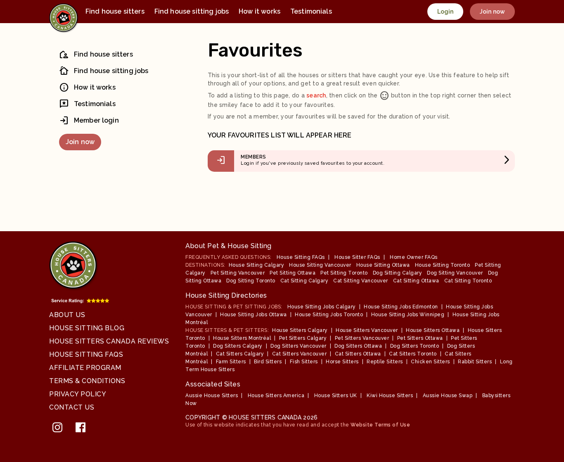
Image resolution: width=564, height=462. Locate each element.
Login (445, 11)
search (316, 95)
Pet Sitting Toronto (344, 273)
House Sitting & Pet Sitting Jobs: (233, 307)
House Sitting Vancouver (320, 265)
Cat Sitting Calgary (304, 281)
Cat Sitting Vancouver (360, 281)
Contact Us (71, 407)
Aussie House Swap (448, 395)
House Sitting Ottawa (383, 265)
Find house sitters (115, 11)
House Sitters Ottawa (433, 330)
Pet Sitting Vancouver (238, 273)
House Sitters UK (335, 395)
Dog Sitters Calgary (238, 346)
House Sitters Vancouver (367, 330)
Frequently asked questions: (228, 257)
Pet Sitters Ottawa (420, 338)
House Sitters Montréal (242, 338)
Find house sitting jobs (191, 11)
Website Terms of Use (380, 425)
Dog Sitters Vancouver (298, 346)
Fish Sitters (304, 362)
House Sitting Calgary (256, 265)
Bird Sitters (268, 362)
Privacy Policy (77, 394)
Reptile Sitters (385, 362)
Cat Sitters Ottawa (358, 354)
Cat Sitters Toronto (413, 354)
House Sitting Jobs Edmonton (401, 307)
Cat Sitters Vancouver (299, 354)
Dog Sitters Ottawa (358, 346)
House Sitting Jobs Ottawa (253, 314)
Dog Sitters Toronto (414, 346)
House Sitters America (276, 395)
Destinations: (205, 265)
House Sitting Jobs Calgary (321, 307)
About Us (67, 315)
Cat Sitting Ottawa (416, 281)
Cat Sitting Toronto (468, 281)
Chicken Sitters (430, 362)
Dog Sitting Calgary (397, 273)
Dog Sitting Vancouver (455, 273)
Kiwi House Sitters (390, 395)
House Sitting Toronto (442, 265)
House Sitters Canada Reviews (109, 341)
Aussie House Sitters (211, 395)
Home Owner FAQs (414, 257)
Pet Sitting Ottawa (292, 273)
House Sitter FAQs (357, 257)
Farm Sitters (231, 362)
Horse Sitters (342, 362)
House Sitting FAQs (86, 354)
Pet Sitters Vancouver (362, 338)
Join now (492, 11)
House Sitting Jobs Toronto (329, 314)
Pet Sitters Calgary (303, 338)
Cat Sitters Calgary (240, 354)
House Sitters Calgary (300, 330)
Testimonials (311, 11)
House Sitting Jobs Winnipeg (408, 314)
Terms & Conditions (87, 381)
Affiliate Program (85, 368)
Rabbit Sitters (475, 362)
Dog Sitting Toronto (250, 281)
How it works (259, 11)
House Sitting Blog (86, 328)
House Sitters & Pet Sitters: (227, 330)
